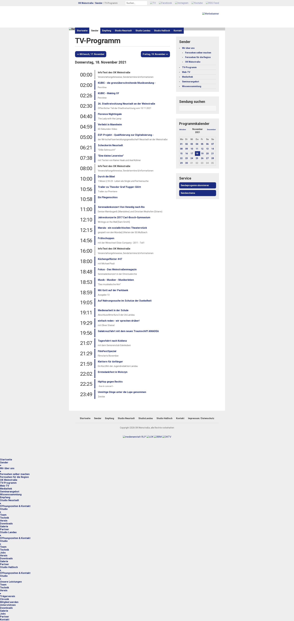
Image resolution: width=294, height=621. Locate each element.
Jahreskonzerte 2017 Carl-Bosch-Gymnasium (124, 217)
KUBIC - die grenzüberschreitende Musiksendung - (127, 82)
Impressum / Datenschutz (201, 418)
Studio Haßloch (162, 30)
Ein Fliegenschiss (108, 197)
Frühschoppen (106, 238)
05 (202, 144)
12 (202, 149)
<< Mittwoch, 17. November (90, 54)
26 (202, 158)
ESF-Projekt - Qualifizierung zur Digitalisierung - (126, 134)
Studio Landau (143, 30)
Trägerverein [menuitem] (7, 596)
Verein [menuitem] (3, 520)
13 (207, 149)
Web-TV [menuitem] (4, 485)
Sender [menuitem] (4, 464)
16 (186, 153)
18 (197, 153)
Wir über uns (188, 48)
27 (207, 158)
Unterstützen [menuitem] (8, 605)
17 (191, 153)
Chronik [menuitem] (4, 599)
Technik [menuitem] (4, 517)
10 (191, 149)
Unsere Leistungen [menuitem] (11, 581)
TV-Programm (189, 67)
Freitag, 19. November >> (155, 54)
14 (212, 149)
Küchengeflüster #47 (110, 259)
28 (212, 158)
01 (181, 144)
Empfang (106, 30)
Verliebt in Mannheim (110, 124)
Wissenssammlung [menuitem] (11, 494)
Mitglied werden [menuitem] (9, 602)
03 (191, 144)
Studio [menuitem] (4, 510)
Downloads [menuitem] (6, 523)
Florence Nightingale (110, 114)
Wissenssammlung (191, 86)
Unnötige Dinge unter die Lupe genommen (122, 392)
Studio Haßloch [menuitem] (9, 569)
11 (197, 149)
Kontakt (178, 30)
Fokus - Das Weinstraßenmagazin (117, 269)
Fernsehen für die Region (198, 57)
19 (202, 153)
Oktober (182, 130)
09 (186, 149)
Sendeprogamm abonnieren (195, 185)
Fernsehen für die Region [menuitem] (14, 477)
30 (186, 163)
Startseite (82, 30)
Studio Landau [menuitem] (8, 534)
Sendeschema (188, 193)
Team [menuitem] (3, 514)
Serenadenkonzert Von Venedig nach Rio (121, 207)
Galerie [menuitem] (4, 526)
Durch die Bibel (106, 176)
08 (181, 149)
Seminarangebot (190, 81)
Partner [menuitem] (4, 529)
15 (181, 153)
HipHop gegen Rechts (110, 381)
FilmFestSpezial (107, 351)
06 (207, 144)
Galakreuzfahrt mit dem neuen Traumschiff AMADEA (128, 331)
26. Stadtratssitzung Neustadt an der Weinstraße (126, 103)
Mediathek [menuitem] (6, 488)
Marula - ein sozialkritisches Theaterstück (122, 227)
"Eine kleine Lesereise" (111, 155)
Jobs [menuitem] (3, 552)
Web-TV (186, 72)
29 (181, 163)
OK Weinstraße (85, 3)
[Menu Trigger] (0, 457)
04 (197, 144)
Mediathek (187, 77)
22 (181, 158)
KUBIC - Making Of (108, 93)
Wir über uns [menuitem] (7, 470)
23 (186, 158)
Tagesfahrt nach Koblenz (112, 340)
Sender (98, 3)
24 (191, 158)
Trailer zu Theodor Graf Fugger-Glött (119, 187)
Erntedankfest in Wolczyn (112, 372)
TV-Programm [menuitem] (8, 482)
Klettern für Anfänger (110, 361)
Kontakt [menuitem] (4, 619)
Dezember (211, 130)
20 (207, 153)
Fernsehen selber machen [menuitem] (15, 474)
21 (212, 153)
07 (212, 144)
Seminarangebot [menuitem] (9, 491)
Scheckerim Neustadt (110, 145)
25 (197, 158)
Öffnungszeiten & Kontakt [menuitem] (15, 506)
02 (186, 144)
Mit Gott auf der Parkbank (113, 290)
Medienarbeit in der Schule (113, 310)
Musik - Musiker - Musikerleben (116, 279)
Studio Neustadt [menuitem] (9, 502)
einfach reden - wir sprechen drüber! (118, 320)
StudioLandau (145, 418)
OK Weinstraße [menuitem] (8, 479)
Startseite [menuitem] (6, 459)
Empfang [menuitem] (5, 497)
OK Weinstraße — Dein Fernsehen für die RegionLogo (110, 17)
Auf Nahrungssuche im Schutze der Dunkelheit (125, 300)
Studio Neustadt (123, 30)
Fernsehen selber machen (198, 52)
